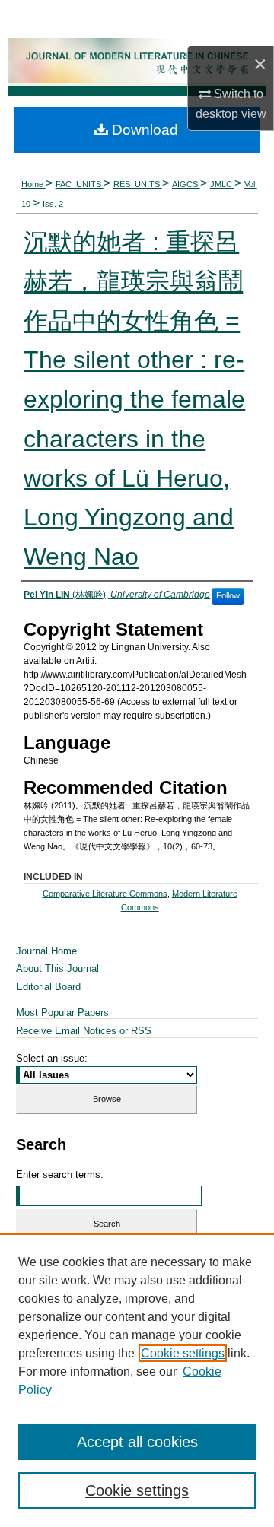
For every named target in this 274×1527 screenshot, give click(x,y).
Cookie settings (183, 1353)
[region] (137, 1380)
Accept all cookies (137, 1441)
